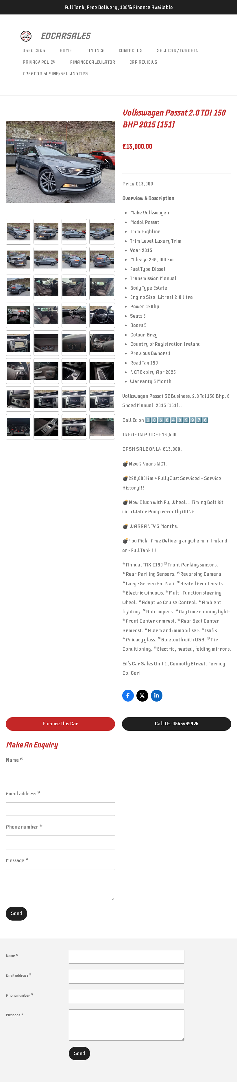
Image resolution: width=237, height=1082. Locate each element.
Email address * (23, 793)
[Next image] (106, 162)
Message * (17, 860)
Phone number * (24, 827)
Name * (14, 760)
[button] (18, 231)
